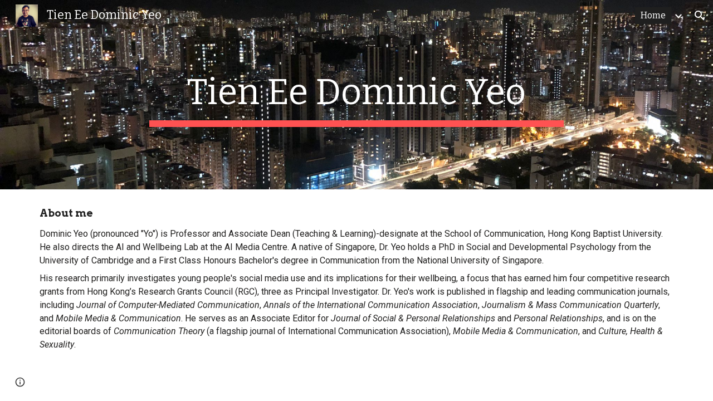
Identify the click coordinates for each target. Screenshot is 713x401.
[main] (356, 94)
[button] (699, 15)
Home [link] (653, 15)
